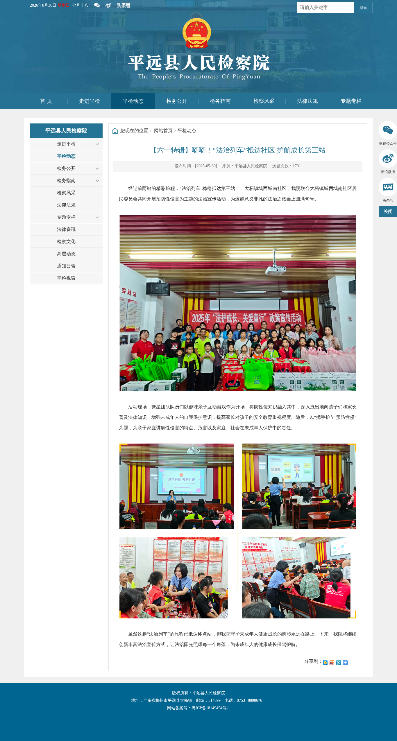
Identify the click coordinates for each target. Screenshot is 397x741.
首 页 (46, 101)
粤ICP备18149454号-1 (211, 708)
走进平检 (89, 101)
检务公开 (176, 101)
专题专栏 (351, 101)
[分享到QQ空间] (325, 662)
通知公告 (66, 265)
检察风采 (263, 101)
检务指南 (220, 101)
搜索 (363, 8)
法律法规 (307, 101)
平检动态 (133, 101)
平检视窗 (66, 278)
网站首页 (163, 130)
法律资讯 (66, 229)
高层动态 (66, 253)
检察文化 (66, 241)
